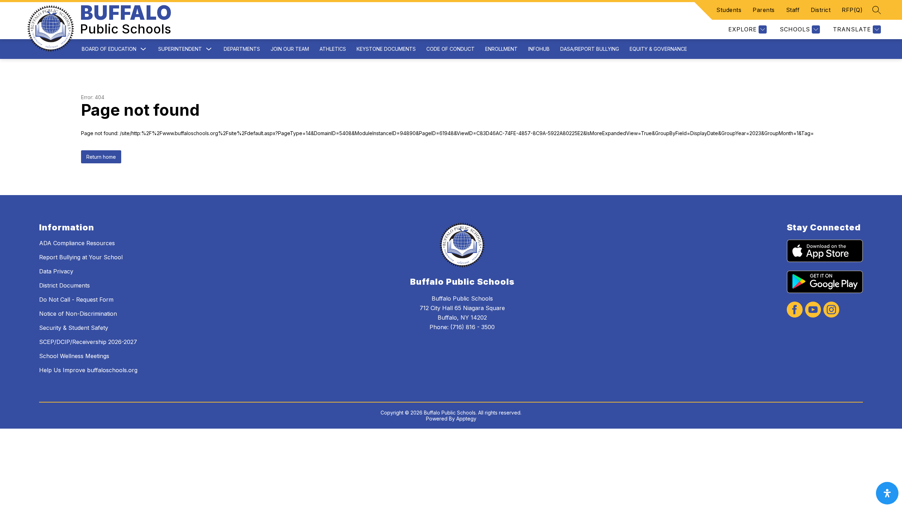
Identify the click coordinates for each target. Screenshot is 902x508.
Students (728, 9)
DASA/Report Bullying (589, 49)
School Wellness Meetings (74, 355)
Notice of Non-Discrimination (78, 313)
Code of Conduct (450, 49)
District (820, 9)
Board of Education (109, 49)
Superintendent (180, 49)
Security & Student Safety (73, 327)
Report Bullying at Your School (81, 257)
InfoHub (539, 49)
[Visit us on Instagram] (831, 310)
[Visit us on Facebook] (795, 310)
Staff (793, 9)
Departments (242, 49)
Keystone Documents (386, 49)
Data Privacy (56, 271)
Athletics (333, 49)
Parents (764, 9)
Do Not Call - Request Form (76, 299)
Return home (101, 157)
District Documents (64, 285)
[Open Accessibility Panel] (887, 493)
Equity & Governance (658, 49)
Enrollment (501, 49)
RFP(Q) (852, 9)
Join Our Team (290, 49)
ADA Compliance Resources (77, 243)
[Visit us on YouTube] (813, 310)
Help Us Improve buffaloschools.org (88, 370)
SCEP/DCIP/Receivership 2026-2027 (88, 341)
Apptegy (466, 419)
